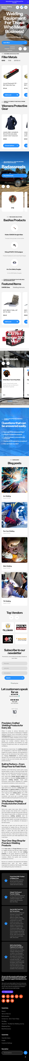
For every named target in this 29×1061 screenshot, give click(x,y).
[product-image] (21, 639)
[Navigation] (26, 7)
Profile (3, 1040)
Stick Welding (7, 566)
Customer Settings (7, 1043)
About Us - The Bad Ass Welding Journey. (13, 1023)
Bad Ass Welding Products (6, 7)
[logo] (8, 627)
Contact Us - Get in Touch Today (10, 1018)
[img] (14, 694)
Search (4, 1011)
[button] (13, 716)
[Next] (8, 186)
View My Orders (6, 1038)
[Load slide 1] (7, 47)
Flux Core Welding (8, 531)
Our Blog (4, 1021)
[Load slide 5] (9, 50)
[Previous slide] (20, 48)
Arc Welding (7, 496)
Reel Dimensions (6, 1029)
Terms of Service (6, 1013)
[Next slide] (25, 48)
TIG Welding (7, 601)
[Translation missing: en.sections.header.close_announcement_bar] (28, 2)
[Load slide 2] (12, 47)
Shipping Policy (6, 1026)
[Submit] (25, 1053)
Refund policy (5, 1016)
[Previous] (3, 186)
